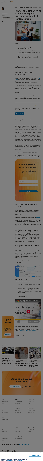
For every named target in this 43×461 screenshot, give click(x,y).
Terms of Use (20, 460)
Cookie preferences (35, 455)
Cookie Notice (9, 460)
